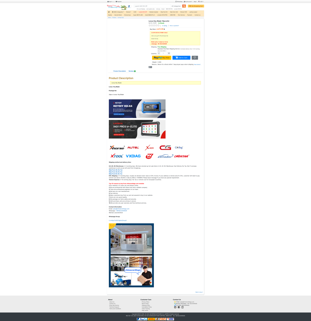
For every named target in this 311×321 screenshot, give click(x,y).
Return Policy (145, 303)
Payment (189, 15)
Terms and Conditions (115, 308)
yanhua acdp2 (193, 12)
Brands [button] (128, 12)
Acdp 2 (163, 9)
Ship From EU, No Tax (115, 174)
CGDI (135, 12)
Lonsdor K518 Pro (178, 9)
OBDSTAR (172, 15)
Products (114, 17)
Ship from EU (164, 12)
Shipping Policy (146, 305)
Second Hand (118, 15)
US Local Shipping (141, 9)
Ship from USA (174, 12)
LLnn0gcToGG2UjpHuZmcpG (118, 220)
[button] (123, 299)
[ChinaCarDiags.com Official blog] (175, 307)
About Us (111, 302)
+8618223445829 (121, 211)
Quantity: (154, 53)
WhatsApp (180, 1)
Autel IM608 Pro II (150, 15)
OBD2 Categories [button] (118, 12)
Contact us (197, 15)
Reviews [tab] (132, 71)
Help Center (145, 310)
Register (119, 1)
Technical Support (114, 307)
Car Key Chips (121, 17)
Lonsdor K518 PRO (162, 15)
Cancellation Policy (147, 307)
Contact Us (112, 303)
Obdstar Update (153, 12)
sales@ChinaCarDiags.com (121, 209)
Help (195, 1)
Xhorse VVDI (183, 12)
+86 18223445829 (192, 303)
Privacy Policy (145, 302)
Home (109, 17)
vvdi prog (158, 9)
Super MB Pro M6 (138, 15)
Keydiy (110, 15)
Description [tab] (119, 71)
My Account (188, 1)
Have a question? (174, 25)
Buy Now (165, 58)
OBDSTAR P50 (169, 9)
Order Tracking (146, 308)
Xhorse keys (127, 15)
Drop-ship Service (114, 305)
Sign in (110, 1)
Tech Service (181, 15)
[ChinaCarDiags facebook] (179, 307)
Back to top (199, 292)
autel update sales (150, 9)
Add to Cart (182, 58)
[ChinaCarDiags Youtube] (182, 307)
